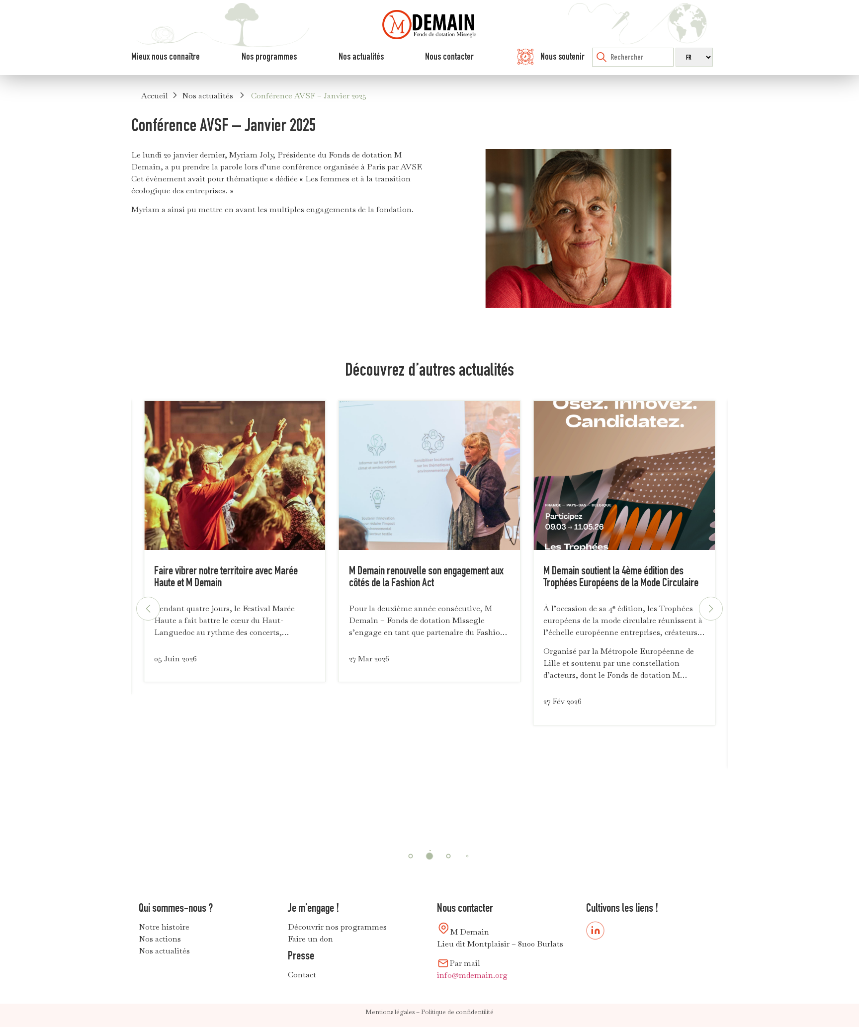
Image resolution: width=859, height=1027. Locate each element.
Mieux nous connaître (165, 56)
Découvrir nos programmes (337, 927)
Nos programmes (269, 56)
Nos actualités (361, 56)
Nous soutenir (562, 56)
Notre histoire (164, 927)
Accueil (154, 95)
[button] (711, 609)
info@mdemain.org (472, 975)
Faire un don (310, 939)
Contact (302, 974)
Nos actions (160, 939)
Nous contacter (449, 56)
